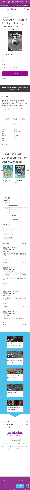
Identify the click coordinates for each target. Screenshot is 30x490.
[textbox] (26, 244)
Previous (2, 171)
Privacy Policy (6, 443)
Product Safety (23, 443)
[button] (7, 119)
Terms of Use (14, 443)
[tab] (14, 215)
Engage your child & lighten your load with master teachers (15, 88)
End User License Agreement (21, 446)
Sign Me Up (22, 486)
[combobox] (23, 243)
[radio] (13, 206)
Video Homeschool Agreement (15, 448)
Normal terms (6, 145)
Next (28, 171)
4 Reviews (11, 26)
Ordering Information (7, 446)
